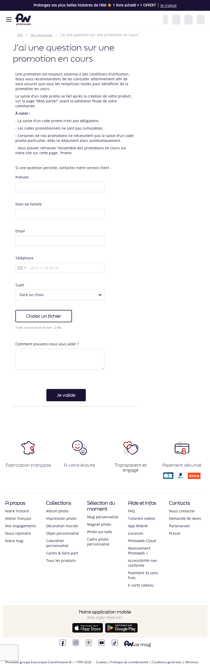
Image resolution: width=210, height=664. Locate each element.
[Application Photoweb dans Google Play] (121, 631)
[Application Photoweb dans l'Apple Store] (87, 631)
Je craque (169, 5)
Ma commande (41, 35)
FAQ (20, 35)
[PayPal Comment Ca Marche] (180, 477)
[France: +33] (21, 268)
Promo (65, 152)
